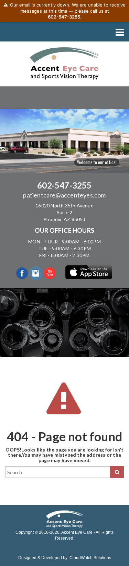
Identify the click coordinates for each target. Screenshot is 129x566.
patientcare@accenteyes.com (64, 195)
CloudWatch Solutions (90, 557)
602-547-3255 (64, 185)
